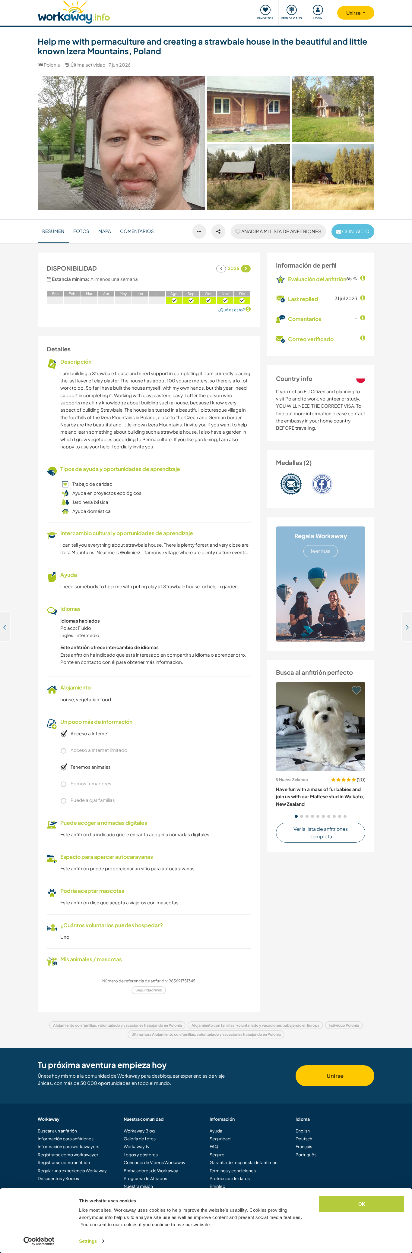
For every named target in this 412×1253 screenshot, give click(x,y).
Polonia (52, 65)
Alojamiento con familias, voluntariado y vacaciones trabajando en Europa (255, 1025)
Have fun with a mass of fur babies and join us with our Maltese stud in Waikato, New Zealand (320, 796)
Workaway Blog (139, 1130)
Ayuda (216, 1130)
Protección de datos (230, 1178)
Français (304, 1146)
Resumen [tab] (53, 231)
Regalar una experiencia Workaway (72, 1170)
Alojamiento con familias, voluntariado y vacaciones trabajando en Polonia (117, 1025)
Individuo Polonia (344, 1025)
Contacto (355, 231)
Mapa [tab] (104, 231)
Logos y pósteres (141, 1154)
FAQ (214, 1146)
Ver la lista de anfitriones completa (320, 833)
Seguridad (220, 1138)
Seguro (217, 1154)
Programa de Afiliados (145, 1178)
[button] (296, 816)
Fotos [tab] (81, 231)
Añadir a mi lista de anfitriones (280, 231)
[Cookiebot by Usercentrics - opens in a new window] (39, 1241)
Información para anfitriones (65, 1138)
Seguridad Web (148, 990)
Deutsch (304, 1138)
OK (361, 1204)
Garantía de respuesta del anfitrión (243, 1162)
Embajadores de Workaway (151, 1170)
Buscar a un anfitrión (57, 1130)
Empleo (217, 1186)
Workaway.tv (136, 1146)
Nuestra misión (138, 1186)
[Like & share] (218, 231)
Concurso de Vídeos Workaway (154, 1162)
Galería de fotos (140, 1138)
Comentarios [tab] (137, 231)
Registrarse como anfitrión (64, 1162)
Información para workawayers (68, 1146)
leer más (320, 551)
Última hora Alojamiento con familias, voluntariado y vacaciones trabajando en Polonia (206, 1034)
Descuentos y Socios (58, 1178)
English (303, 1130)
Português (306, 1154)
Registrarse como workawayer (68, 1154)
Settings (88, 1241)
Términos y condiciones (233, 1170)
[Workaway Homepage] (74, 11)
